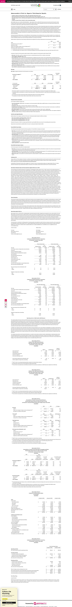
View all (70, 1)
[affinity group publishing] (6, 305)
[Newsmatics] (6, 307)
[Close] (16, 588)
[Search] (54, 9)
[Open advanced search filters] (56, 9)
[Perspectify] (6, 302)
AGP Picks (3, 1)
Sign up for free (9, 602)
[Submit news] (6, 300)
